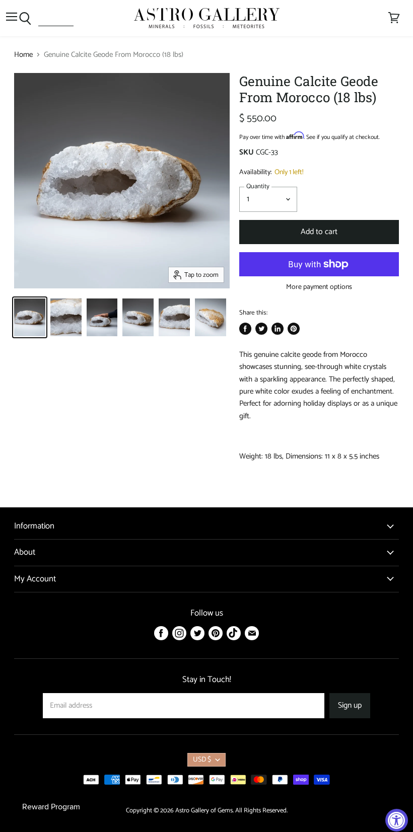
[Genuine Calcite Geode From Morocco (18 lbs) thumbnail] (29, 317)
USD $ (202, 760)
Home (23, 54)
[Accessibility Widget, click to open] (396, 820)
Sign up (350, 705)
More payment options (319, 287)
